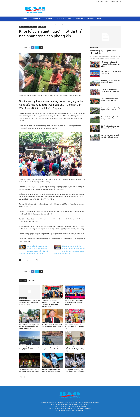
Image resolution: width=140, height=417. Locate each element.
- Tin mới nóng (30, 24)
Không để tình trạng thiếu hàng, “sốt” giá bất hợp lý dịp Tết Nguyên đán (74, 326)
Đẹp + (70, 19)
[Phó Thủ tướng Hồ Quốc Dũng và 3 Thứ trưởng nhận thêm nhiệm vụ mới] (52, 316)
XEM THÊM (31, 281)
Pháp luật (60, 19)
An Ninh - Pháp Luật (32, 26)
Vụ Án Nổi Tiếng (42, 26)
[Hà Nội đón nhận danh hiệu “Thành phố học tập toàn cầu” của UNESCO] (29, 360)
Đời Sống (23, 19)
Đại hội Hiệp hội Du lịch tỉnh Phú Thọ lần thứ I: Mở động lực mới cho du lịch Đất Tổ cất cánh (29, 302)
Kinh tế (90, 19)
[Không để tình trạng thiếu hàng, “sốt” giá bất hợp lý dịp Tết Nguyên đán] (75, 316)
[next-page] (23, 377)
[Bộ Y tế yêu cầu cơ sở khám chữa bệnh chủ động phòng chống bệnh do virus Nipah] (75, 360)
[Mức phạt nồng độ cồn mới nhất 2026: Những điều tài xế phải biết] (52, 360)
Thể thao (79, 19)
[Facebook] (32, 47)
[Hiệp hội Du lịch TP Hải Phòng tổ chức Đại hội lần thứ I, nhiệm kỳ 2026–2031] (75, 292)
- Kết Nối (67, 298)
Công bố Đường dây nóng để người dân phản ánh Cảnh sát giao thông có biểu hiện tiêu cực (29, 326)
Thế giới (49, 19)
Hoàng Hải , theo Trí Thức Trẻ (29, 260)
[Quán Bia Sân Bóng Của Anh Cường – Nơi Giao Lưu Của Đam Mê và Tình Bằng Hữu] (95, 119)
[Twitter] (37, 47)
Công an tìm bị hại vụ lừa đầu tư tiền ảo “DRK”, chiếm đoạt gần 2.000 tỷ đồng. (75, 348)
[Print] (41, 47)
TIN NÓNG (23, 281)
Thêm (99, 19)
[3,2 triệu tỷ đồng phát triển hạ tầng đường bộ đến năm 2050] (29, 338)
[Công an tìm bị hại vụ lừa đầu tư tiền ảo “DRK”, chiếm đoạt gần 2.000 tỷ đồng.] (75, 338)
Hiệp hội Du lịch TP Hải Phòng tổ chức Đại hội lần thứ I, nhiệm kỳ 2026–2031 (74, 302)
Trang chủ (21, 24)
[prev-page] (20, 377)
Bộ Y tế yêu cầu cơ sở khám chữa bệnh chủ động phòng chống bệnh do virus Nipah (74, 371)
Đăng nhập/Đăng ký (116, 1)
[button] (118, 19)
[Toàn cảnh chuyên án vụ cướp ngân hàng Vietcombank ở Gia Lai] (52, 338)
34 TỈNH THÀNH (37, 19)
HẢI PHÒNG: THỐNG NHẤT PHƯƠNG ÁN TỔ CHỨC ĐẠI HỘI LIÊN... (110, 64)
